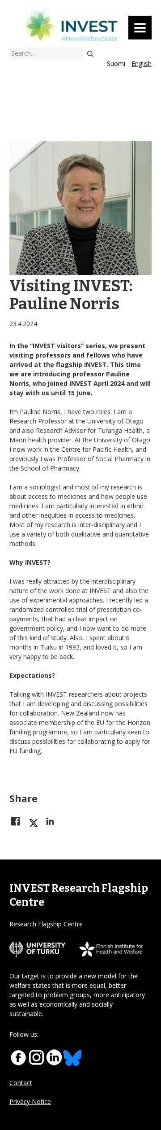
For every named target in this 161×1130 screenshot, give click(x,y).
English (141, 63)
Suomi (116, 63)
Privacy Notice (30, 1101)
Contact (20, 1082)
